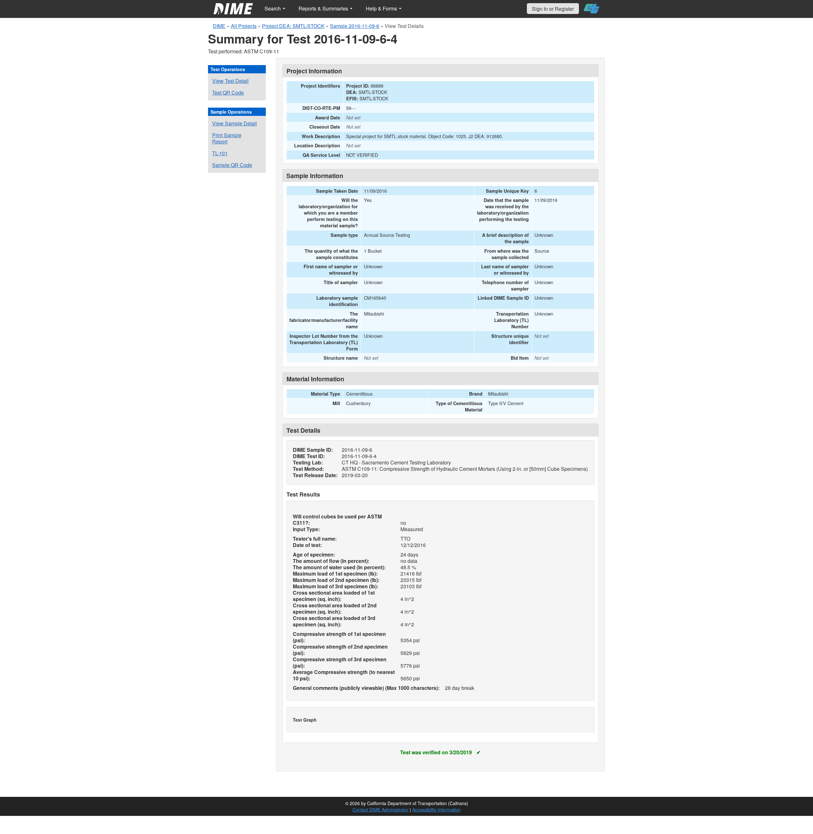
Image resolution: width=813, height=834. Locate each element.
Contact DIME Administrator (380, 809)
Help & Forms (382, 8)
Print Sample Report (226, 138)
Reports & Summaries (324, 8)
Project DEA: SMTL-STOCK (293, 26)
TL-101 (220, 153)
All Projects (244, 26)
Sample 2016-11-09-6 (354, 26)
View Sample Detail (234, 123)
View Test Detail (230, 80)
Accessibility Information (436, 809)
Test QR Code (228, 92)
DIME (219, 26)
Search (273, 8)
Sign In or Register (553, 8)
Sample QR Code (232, 165)
